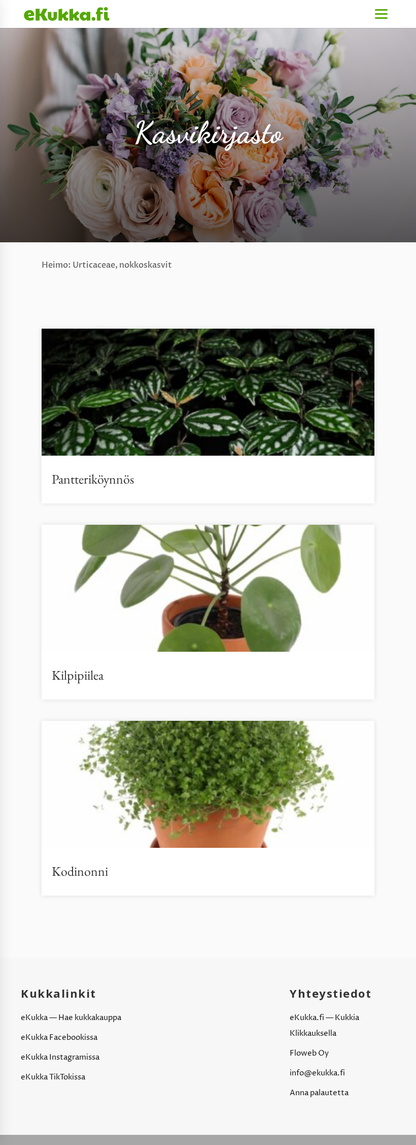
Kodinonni (80, 871)
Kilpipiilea (77, 675)
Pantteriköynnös (93, 479)
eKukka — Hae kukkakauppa (71, 1017)
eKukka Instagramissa (60, 1057)
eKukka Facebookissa (59, 1037)
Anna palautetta (319, 1093)
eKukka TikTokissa (53, 1077)
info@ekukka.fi (317, 1073)
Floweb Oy (309, 1053)
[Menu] (381, 14)
